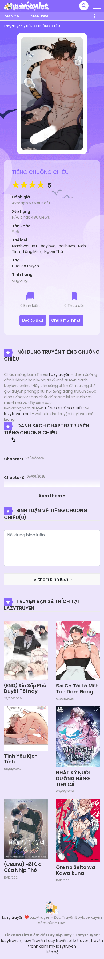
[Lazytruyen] (26, 5)
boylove (48, 246)
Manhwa (40, 16)
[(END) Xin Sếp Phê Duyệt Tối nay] (26, 650)
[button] (84, 5)
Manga (12, 16)
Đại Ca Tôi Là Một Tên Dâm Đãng (77, 688)
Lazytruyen (13, 26)
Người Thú (53, 251)
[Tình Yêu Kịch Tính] (26, 728)
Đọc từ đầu (32, 320)
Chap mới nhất (66, 320)
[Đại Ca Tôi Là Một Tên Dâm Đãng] (78, 650)
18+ (35, 246)
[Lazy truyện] (52, 907)
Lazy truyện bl (59, 940)
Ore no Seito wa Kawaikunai (75, 870)
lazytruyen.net (17, 413)
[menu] (97, 6)
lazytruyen (11, 940)
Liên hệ (52, 951)
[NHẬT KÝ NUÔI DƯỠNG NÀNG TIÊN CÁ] (78, 736)
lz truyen (81, 940)
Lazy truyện (59, 374)
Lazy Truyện (34, 940)
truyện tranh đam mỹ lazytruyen (65, 943)
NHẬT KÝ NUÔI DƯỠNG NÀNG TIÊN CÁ (73, 778)
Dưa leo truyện (25, 266)
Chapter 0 (14, 477)
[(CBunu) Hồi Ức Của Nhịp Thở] (26, 828)
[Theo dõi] (74, 296)
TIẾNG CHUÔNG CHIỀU (43, 26)
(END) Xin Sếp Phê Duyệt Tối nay (25, 688)
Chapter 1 (13, 459)
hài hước (67, 246)
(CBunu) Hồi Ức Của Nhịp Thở (22, 867)
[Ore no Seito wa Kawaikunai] (78, 830)
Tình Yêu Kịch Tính (21, 759)
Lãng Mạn (32, 251)
